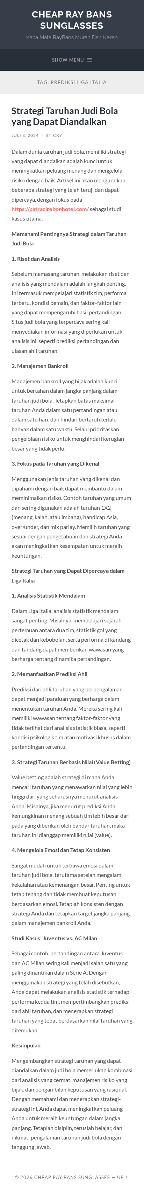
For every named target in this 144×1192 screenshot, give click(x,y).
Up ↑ (123, 1177)
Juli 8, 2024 (25, 135)
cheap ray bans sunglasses (72, 20)
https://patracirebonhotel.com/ (50, 208)
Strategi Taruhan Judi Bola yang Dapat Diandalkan (65, 116)
